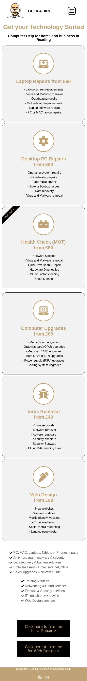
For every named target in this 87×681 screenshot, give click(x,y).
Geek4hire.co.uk (62, 669)
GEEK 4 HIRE (39, 11)
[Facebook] (40, 677)
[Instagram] (47, 677)
